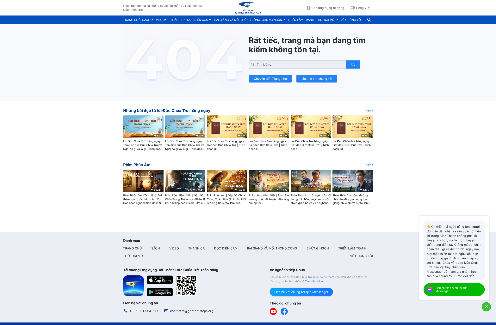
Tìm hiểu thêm (314, 281)
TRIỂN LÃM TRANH (301, 20)
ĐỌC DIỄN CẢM (197, 20)
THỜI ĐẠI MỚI (325, 20)
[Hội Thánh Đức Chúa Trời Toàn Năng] (248, 7)
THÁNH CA (177, 20)
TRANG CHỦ (131, 20)
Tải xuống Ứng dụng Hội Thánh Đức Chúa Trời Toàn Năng (170, 270)
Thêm (367, 110)
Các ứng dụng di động (327, 8)
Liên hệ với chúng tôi (316, 79)
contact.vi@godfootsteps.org (191, 311)
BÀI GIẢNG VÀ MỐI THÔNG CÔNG (237, 20)
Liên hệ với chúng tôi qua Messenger (301, 292)
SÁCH (146, 20)
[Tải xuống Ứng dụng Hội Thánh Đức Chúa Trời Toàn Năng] (133, 285)
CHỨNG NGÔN (272, 20)
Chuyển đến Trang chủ (270, 79)
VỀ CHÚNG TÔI (351, 20)
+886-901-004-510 (143, 311)
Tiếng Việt (363, 8)
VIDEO (160, 20)
